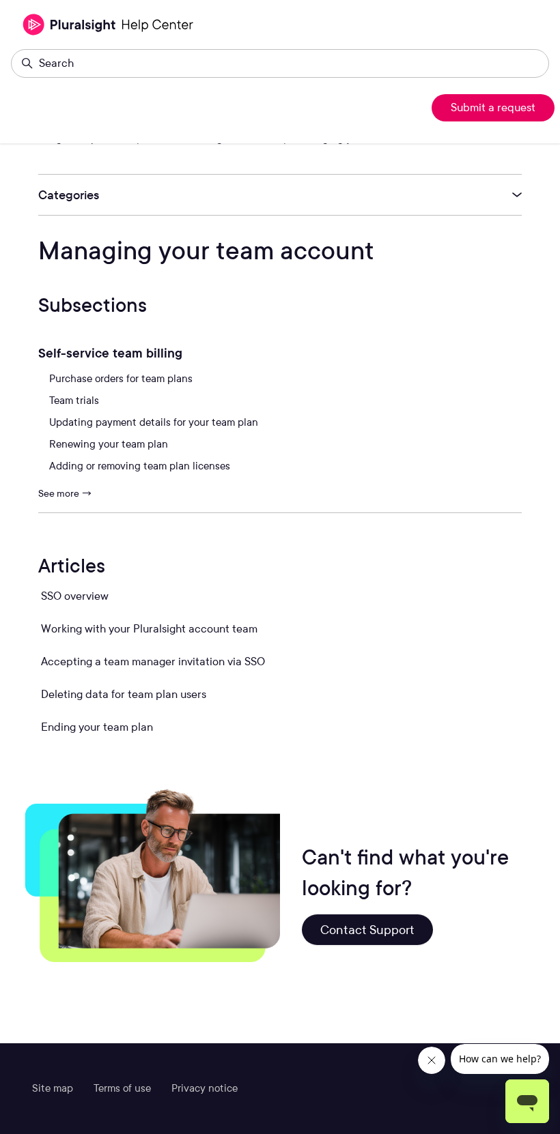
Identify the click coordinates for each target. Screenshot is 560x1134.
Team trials (74, 400)
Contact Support (367, 929)
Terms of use (122, 1088)
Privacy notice (204, 1088)
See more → (65, 493)
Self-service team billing (110, 353)
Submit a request (493, 107)
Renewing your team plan (108, 444)
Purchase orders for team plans (121, 379)
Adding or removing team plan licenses (139, 466)
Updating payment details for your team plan (153, 422)
